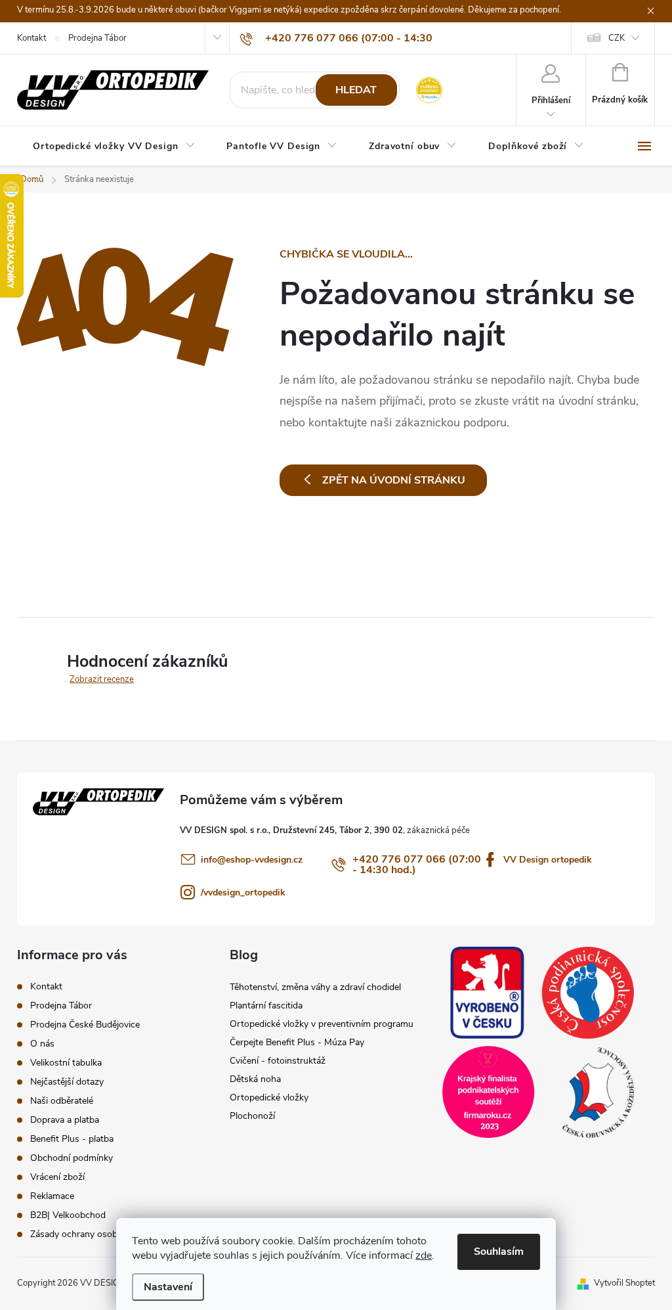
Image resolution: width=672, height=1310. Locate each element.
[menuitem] (114, 146)
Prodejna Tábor (97, 38)
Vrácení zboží (57, 1177)
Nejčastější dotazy (67, 1081)
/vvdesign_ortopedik (243, 892)
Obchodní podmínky (71, 1158)
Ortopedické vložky (269, 1097)
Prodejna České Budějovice (85, 1024)
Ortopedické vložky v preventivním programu (321, 1024)
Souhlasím (499, 1251)
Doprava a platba (64, 1120)
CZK (616, 38)
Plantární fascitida (266, 1005)
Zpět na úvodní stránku (393, 480)
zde (423, 1255)
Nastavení (168, 1287)
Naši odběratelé (61, 1101)
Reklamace (52, 1196)
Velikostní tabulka (66, 1062)
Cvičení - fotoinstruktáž (278, 1060)
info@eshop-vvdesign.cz (252, 859)
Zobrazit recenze (102, 679)
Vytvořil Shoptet (624, 1283)
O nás (42, 1043)
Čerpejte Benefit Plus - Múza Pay (297, 1042)
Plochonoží (252, 1116)
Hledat (356, 90)
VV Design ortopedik (547, 859)
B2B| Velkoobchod (68, 1215)
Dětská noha (255, 1079)
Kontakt (31, 38)
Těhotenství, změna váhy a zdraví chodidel (315, 987)
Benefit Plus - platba (72, 1139)
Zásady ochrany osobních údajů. (95, 1234)
